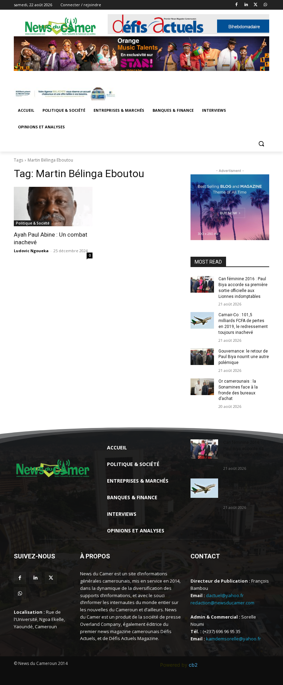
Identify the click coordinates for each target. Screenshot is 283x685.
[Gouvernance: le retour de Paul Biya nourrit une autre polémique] (202, 356)
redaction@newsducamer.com (222, 603)
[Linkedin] (246, 5)
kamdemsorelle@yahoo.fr (233, 639)
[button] (261, 144)
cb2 (193, 665)
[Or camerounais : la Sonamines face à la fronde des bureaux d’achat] (202, 386)
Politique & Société (32, 223)
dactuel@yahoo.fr (225, 595)
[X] (256, 5)
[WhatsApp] (265, 5)
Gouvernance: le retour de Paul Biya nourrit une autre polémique (243, 357)
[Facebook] (237, 5)
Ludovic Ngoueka (31, 250)
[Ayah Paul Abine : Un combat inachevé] (53, 206)
